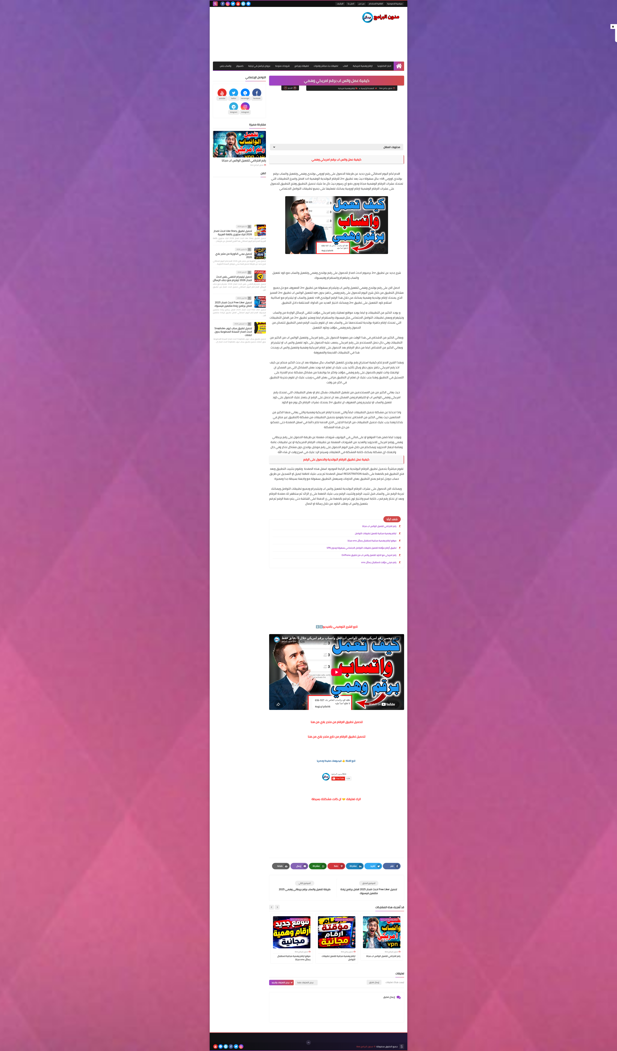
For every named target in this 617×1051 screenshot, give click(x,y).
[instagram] (228, 3)
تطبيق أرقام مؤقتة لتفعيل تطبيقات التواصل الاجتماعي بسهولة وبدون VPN (361, 548)
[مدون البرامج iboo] (381, 17)
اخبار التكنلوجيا (384, 66)
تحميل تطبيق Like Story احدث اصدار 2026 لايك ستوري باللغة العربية (233, 232)
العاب (345, 66)
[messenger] (248, 3)
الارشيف (340, 3)
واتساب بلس (225, 66)
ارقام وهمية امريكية (363, 66)
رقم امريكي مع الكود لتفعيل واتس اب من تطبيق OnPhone (369, 555)
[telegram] (243, 3)
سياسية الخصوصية (394, 3)
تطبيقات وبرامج (302, 66)
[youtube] (238, 3)
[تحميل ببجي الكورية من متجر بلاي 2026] (260, 253)
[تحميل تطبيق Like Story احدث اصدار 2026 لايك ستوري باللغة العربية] (260, 230)
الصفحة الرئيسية (367, 88)
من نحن (361, 3)
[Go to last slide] (277, 907)
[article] (305, 886)
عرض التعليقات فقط (305, 982)
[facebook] (222, 3)
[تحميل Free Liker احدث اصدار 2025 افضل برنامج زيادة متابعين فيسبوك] (260, 302)
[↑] (308, 1042)
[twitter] (233, 3)
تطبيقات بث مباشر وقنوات (326, 66)
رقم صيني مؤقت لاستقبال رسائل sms (378, 562)
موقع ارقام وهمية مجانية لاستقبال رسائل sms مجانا (372, 541)
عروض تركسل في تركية (259, 66)
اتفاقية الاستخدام (376, 3)
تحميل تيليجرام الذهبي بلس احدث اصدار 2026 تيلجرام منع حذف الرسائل (232, 278)
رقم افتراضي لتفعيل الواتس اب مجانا (379, 526)
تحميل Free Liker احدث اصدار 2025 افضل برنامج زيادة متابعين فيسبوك (233, 304)
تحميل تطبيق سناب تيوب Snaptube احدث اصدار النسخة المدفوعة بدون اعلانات (233, 331)
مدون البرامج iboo (256, 165)
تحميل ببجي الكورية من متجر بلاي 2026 (233, 255)
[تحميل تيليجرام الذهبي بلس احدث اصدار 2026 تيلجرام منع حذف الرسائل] (260, 276)
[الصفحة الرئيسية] (399, 66)
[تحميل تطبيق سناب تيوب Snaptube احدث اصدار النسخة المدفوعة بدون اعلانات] (260, 328)
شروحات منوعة (282, 66)
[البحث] (215, 3)
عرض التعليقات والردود (281, 982)
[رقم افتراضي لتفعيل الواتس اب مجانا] (239, 144)
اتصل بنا (351, 3)
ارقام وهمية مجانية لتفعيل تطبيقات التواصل (375, 533)
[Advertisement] (271, 34)
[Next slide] (271, 907)
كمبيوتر (239, 66)
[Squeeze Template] (401, 1046)
